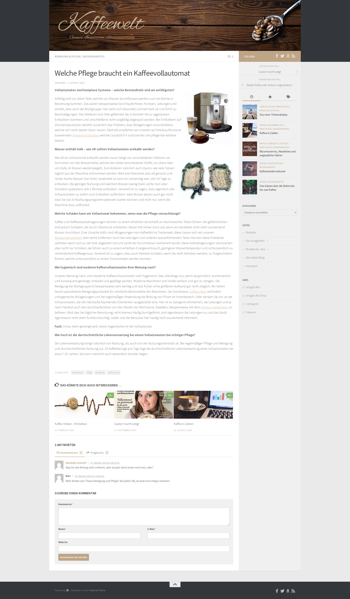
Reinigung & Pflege (68, 56)
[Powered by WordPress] (67, 590)
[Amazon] (288, 56)
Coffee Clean (197, 291)
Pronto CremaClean (214, 307)
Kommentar (65, 504)
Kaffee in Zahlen (183, 424)
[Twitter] (282, 56)
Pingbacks (99, 452)
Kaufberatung (275, 125)
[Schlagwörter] (288, 97)
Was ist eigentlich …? (257, 241)
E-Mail (151, 529)
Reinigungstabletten (68, 238)
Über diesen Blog (255, 257)
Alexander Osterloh (76, 462)
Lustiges (283, 143)
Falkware (251, 312)
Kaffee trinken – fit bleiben (71, 424)
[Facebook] (277, 56)
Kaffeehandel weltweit (272, 171)
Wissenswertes (94, 56)
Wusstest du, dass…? (257, 249)
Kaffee (263, 125)
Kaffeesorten (275, 163)
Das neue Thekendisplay (273, 114)
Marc (63, 82)
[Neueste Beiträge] (251, 97)
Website (62, 542)
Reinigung (99, 372)
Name (62, 529)
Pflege (89, 372)
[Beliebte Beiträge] (270, 97)
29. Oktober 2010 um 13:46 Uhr (89, 476)
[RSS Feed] (293, 56)
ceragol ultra (267, 106)
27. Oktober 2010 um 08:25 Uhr (105, 462)
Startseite (251, 232)
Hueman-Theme (97, 590)
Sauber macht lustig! (126, 424)
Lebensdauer (77, 372)
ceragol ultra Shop (256, 295)
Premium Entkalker (85, 135)
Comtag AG (252, 304)
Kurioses (272, 143)
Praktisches (282, 106)
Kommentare (71, 452)
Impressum (252, 266)
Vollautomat (113, 372)
